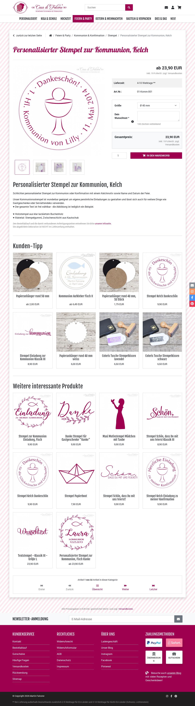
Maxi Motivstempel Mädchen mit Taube (119, 437)
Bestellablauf (19, 647)
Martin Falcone (37, 695)
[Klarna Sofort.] (174, 643)
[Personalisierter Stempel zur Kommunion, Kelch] (59, 110)
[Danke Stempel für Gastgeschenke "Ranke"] (76, 412)
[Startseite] (50, 35)
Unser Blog (107, 647)
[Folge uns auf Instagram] (167, 696)
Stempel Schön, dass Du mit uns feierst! (119, 497)
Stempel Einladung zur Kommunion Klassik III (33, 357)
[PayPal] (154, 643)
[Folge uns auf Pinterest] (176, 696)
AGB (59, 653)
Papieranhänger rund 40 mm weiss (75, 357)
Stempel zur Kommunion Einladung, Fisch (33, 437)
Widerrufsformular (66, 647)
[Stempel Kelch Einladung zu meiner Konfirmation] (162, 471)
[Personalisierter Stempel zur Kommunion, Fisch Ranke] (76, 531)
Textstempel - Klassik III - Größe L (32, 557)
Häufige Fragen (20, 660)
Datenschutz (64, 660)
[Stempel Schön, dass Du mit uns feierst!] (119, 471)
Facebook (106, 660)
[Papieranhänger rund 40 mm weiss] (76, 331)
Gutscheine (18, 653)
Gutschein (174, 657)
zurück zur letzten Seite (29, 35)
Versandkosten (175, 73)
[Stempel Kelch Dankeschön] (162, 272)
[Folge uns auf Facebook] (171, 696)
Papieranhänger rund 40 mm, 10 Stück (119, 297)
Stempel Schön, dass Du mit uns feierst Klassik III (162, 437)
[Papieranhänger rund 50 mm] (32, 272)
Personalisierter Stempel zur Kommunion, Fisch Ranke (76, 557)
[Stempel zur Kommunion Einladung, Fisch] (32, 412)
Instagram (106, 653)
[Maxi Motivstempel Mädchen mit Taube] (119, 412)
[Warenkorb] (179, 7)
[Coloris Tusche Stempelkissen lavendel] (119, 331)
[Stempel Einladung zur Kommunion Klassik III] (32, 331)
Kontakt (16, 641)
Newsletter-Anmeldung (30, 619)
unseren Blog (174, 672)
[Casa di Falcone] (39, 7)
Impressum (63, 666)
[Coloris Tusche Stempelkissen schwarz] (162, 331)
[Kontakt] (192, 285)
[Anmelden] (178, 619)
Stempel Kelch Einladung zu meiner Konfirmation (162, 497)
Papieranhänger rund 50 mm (32, 296)
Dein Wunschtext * (122, 116)
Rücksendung (19, 672)
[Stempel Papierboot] (76, 471)
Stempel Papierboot (76, 496)
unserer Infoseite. (103, 223)
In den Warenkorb (158, 155)
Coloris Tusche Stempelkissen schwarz (162, 357)
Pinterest (106, 666)
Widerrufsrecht (65, 641)
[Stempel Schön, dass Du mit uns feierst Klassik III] (162, 412)
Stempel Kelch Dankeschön (162, 296)
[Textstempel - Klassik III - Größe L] (32, 531)
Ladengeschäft (109, 641)
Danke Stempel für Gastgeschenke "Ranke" (76, 437)
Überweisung (154, 659)
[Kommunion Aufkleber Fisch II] (76, 272)
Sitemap (17, 678)
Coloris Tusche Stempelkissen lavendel (119, 357)
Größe (118, 105)
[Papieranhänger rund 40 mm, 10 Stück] (119, 272)
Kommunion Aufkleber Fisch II (76, 296)
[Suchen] (129, 7)
